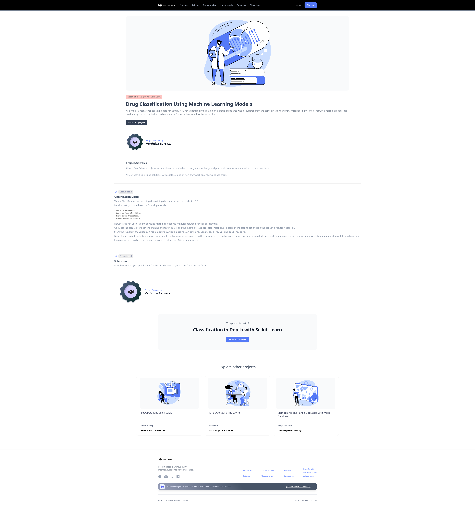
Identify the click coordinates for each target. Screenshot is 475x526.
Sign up (310, 5)
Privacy (305, 500)
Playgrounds (226, 5)
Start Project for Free (151, 430)
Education (255, 5)
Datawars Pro (209, 5)
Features (183, 5)
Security (313, 500)
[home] (166, 5)
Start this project (136, 122)
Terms (297, 500)
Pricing (195, 5)
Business (241, 5)
